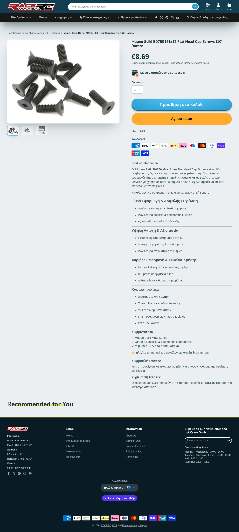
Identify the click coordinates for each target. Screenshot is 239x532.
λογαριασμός (218, 6)
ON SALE (72, 446)
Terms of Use (133, 440)
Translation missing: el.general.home (26, 33)
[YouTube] (30, 473)
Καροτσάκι (229, 6)
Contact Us (132, 456)
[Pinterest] (166, 17)
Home (69, 435)
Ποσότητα (137, 82)
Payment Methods (136, 446)
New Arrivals (73, 451)
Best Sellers (73, 456)
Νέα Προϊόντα (19, 17)
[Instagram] (172, 17)
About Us (131, 435)
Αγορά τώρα (181, 119)
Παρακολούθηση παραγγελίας (209, 17)
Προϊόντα (55, 33)
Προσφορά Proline (132, 17)
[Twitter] (161, 17)
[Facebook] (156, 17)
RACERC (106, 525)
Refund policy (133, 451)
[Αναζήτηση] (195, 6)
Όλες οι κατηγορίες (95, 17)
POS (114, 525)
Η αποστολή (176, 63)
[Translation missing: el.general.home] (31, 6)
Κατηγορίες (62, 17)
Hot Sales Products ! (78, 440)
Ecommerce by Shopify (134, 525)
